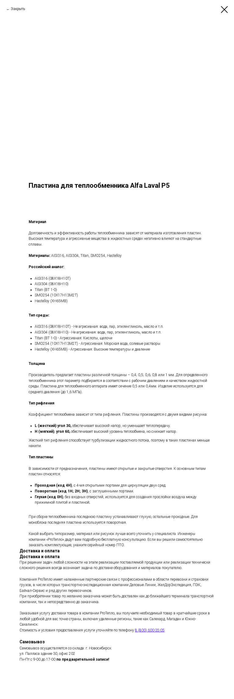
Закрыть (18, 9)
